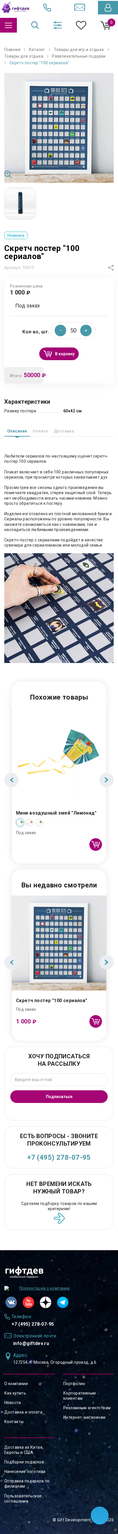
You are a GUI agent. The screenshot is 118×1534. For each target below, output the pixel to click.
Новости (12, 1402)
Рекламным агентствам (87, 1407)
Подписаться (59, 1096)
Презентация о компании (44, 1288)
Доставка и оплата (23, 1412)
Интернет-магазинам (84, 1417)
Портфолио (74, 1383)
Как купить (15, 1393)
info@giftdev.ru (31, 1343)
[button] (86, 330)
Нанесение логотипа (25, 1471)
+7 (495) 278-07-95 (59, 1157)
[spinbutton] (73, 330)
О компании (16, 1383)
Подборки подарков (24, 1462)
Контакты (13, 1421)
